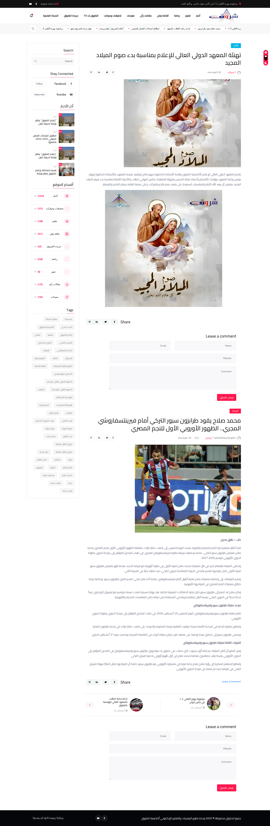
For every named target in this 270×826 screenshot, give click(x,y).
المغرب (41, 389)
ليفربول (39, 467)
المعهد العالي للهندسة (62, 389)
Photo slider (51, 319)
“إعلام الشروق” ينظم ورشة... (90, 28)
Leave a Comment (231, 681)
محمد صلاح (67, 475)
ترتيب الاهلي (66, 421)
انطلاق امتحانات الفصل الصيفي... (123, 28)
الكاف (55, 358)
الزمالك (46, 350)
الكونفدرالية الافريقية (62, 366)
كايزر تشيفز (67, 467)
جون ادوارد (49, 428)
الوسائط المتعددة (64, 405)
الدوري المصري (45, 343)
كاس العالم (42, 460)
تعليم (188, 15)
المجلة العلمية (50, 15)
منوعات (131, 15)
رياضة (177, 15)
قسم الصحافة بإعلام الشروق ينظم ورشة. (45, 172)
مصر (70, 483)
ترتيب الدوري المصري (44, 421)
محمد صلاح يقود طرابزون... (187, 28)
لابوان (52, 467)
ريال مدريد (43, 452)
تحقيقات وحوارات (112, 15)
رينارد (70, 460)
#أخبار (236, 46)
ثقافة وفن (163, 15)
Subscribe (39, 94)
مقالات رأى (146, 15)
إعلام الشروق (66, 335)
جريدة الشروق (71, 15)
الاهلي (37, 335)
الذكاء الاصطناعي (64, 350)
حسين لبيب (51, 436)
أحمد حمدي (66, 327)
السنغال (68, 358)
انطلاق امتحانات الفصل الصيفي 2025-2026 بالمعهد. (44, 138)
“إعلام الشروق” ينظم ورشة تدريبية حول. (45, 122)
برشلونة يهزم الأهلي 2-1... (217, 28)
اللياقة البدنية (40, 366)
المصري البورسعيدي (63, 374)
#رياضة (235, 411)
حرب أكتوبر (67, 436)
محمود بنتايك (48, 475)
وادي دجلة (67, 491)
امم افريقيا (44, 405)
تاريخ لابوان (53, 413)
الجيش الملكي (65, 343)
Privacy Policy (55, 818)
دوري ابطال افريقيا (64, 452)
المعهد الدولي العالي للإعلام (59, 382)
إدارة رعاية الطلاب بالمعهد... (157, 28)
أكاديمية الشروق (46, 327)
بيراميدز (69, 413)
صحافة (57, 460)
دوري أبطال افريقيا (64, 444)
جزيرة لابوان (67, 428)
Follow (39, 83)
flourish (68, 319)
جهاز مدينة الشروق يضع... (59, 28)
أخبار (198, 15)
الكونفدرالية (40, 358)
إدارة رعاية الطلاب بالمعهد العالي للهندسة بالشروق (115, 701)
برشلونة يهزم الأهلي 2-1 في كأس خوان (192, 701)
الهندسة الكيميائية (64, 397)
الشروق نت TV (91, 15)
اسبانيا (50, 335)
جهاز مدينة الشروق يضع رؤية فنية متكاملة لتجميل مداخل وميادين (206, 3)
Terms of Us (39, 818)
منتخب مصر (56, 483)
